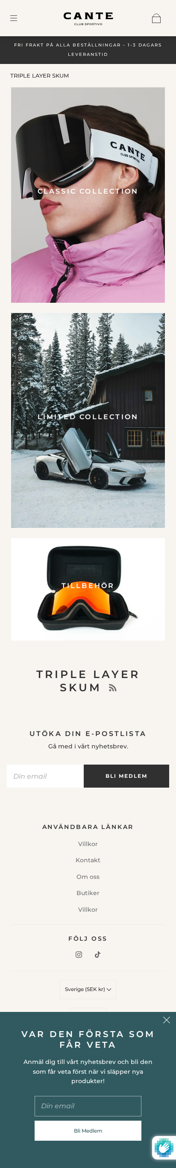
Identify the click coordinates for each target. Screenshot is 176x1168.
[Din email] (45, 776)
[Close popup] (166, 1021)
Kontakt (88, 860)
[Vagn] (156, 18)
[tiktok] (97, 954)
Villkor (88, 844)
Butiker (88, 893)
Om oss (88, 877)
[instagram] (78, 954)
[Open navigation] (19, 18)
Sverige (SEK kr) (85, 989)
